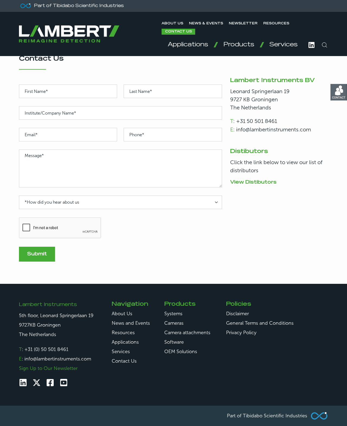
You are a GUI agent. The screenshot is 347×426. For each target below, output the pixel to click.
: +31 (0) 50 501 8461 (43, 349)
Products (238, 45)
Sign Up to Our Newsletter (48, 368)
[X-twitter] (37, 383)
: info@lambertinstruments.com (270, 129)
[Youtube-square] (64, 383)
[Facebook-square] (50, 383)
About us (172, 23)
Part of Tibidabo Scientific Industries (267, 416)
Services (283, 45)
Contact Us (178, 31)
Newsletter (243, 23)
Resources (276, 23)
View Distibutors (253, 182)
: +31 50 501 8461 (253, 121)
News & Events (206, 23)
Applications (188, 45)
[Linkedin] (23, 383)
